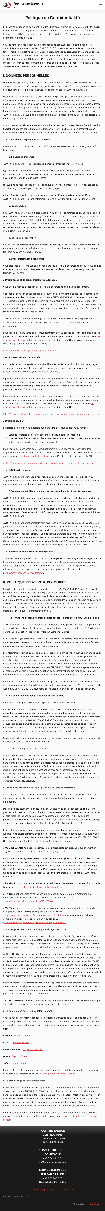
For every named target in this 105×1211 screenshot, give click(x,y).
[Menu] (100, 5)
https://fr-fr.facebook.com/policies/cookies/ (39, 887)
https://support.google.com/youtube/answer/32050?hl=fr (34, 915)
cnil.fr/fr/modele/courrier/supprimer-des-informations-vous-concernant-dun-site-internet (49, 463)
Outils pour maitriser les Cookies (58, 1073)
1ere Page (94, 1204)
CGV (53, 1189)
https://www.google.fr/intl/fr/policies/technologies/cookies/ (35, 922)
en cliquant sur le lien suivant (34, 456)
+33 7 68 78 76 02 (52, 1178)
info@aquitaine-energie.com (52, 1162)
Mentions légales (40, 1189)
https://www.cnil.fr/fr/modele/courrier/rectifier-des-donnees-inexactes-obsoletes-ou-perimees (51, 414)
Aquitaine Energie (28, 3)
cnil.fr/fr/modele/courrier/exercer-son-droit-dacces (29, 350)
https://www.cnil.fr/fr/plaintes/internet (23, 573)
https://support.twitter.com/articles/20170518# (28, 901)
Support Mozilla (21, 1042)
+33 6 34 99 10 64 (52, 1158)
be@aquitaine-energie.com (52, 1181)
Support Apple (18, 1063)
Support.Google (22, 1035)
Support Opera (19, 1056)
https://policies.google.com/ (51, 851)
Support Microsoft (33, 1049)
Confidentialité (66, 1189)
